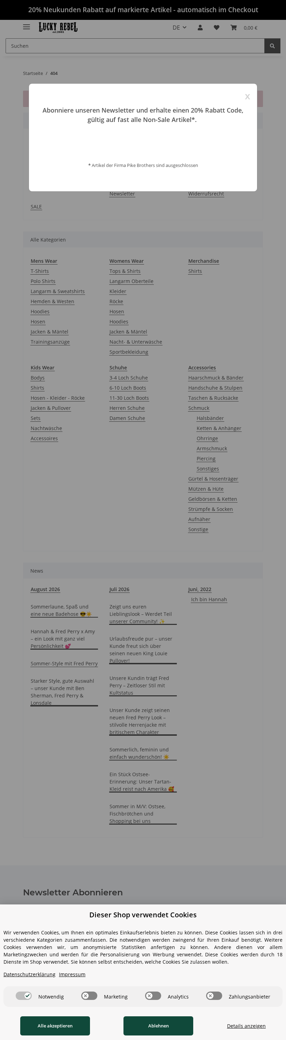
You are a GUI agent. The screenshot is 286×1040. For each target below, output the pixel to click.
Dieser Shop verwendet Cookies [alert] (143, 914)
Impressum (72, 974)
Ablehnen (158, 1026)
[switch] (24, 996)
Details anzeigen (246, 1026)
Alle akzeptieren (55, 1026)
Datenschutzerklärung (29, 974)
